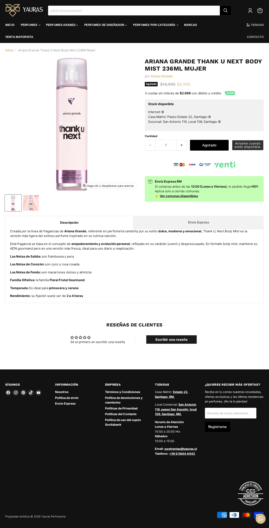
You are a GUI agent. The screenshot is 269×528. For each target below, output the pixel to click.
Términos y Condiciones (122, 392)
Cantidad (151, 136)
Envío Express (198, 222)
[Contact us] (261, 519)
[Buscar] (225, 10)
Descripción (69, 223)
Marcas (190, 25)
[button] (248, 145)
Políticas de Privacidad (121, 408)
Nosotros (62, 392)
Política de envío (67, 398)
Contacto (255, 37)
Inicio (10, 25)
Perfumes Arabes (61, 25)
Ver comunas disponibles (179, 196)
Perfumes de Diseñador (104, 25)
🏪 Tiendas (255, 25)
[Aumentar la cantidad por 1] (182, 145)
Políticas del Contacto (121, 414)
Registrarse (217, 427)
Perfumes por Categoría (154, 25)
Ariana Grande (162, 76)
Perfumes (29, 25)
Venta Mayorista (19, 37)
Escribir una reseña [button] (171, 339)
